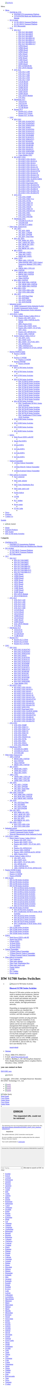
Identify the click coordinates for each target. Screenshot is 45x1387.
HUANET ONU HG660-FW (28, 193)
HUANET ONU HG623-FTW (29, 171)
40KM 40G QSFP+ (25, 256)
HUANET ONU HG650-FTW (29, 187)
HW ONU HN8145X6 (26, 125)
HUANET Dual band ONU (28, 183)
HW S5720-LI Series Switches (29, 393)
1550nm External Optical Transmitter (27, 471)
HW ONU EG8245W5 (26, 123)
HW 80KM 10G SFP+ (26, 248)
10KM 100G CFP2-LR (26, 268)
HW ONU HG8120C (25, 147)
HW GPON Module (25, 68)
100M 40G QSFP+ (25, 252)
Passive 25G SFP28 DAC (27, 332)
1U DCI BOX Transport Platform (25, 22)
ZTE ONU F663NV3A (26, 211)
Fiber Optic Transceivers (18, 227)
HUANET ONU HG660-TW (28, 191)
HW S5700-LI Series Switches (29, 385)
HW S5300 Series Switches (23, 427)
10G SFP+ (17, 229)
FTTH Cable (18, 508)
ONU (12, 117)
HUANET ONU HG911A (27, 161)
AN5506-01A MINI (25, 225)
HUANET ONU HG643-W (28, 173)
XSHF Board (23, 64)
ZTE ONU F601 (24, 213)
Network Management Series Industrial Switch (26, 834)
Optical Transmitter (16, 461)
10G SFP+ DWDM (25, 234)
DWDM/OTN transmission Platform (26, 14)
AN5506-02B (23, 223)
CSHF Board (23, 60)
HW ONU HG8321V (26, 149)
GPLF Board (22, 54)
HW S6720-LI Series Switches (29, 411)
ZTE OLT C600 (24, 76)
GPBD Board (23, 48)
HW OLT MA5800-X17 (26, 44)
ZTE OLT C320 (24, 74)
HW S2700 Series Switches (23, 371)
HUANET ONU (20, 157)
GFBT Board (23, 92)
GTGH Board (23, 82)
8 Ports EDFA (19, 445)
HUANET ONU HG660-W (28, 189)
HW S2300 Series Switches (23, 419)
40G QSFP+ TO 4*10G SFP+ (29, 342)
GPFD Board (23, 46)
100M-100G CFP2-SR (22, 781)
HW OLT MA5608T (25, 32)
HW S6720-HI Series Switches (29, 409)
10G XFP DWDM (24, 302)
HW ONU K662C (24, 127)
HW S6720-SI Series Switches (29, 413)
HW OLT (17, 30)
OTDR (16, 497)
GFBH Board (23, 88)
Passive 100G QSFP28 (26, 334)
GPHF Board (23, 52)
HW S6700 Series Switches (23, 401)
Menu (7, 10)
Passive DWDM (19, 362)
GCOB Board (23, 107)
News (7, 512)
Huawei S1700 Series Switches (23, 988)
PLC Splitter (18, 500)
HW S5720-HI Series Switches (29, 391)
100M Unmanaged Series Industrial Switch (29, 306)
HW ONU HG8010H (26, 145)
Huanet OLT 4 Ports (25, 111)
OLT (11, 28)
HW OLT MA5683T (25, 34)
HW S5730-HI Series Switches (29, 397)
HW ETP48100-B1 (25, 66)
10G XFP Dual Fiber (25, 296)
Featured (8, 514)
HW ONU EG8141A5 (26, 131)
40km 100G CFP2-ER (26, 260)
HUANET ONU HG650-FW (28, 185)
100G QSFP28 (19, 270)
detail (16, 1047)
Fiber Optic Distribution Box (24, 485)
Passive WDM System (17, 352)
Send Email (5, 1096)
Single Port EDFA (20, 441)
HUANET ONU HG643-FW (28, 177)
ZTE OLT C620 (24, 80)
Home (7, 528)
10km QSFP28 (23, 278)
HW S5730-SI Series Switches (29, 399)
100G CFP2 (18, 258)
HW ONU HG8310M (26, 143)
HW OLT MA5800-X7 (26, 40)
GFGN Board (23, 86)
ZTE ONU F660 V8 (25, 203)
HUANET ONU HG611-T (27, 165)
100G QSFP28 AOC (25, 346)
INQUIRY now (6, 1071)
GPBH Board (23, 50)
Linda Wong (5, 1100)
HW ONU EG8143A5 (26, 133)
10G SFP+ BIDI (24, 230)
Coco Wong (5, 1098)
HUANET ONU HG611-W (28, 167)
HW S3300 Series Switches (23, 423)
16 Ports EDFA (19, 449)
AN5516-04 (22, 103)
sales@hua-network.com (19, 1057)
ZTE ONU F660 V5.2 (26, 199)
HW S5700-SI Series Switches (29, 387)
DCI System (14, 20)
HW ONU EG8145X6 (26, 129)
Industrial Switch (15, 304)
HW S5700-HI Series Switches (29, 383)
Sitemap (8, 1051)
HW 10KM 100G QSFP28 (27, 284)
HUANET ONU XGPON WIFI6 (30, 179)
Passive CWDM (19, 354)
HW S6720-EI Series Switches (29, 407)
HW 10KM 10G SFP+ (26, 244)
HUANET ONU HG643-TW (28, 175)
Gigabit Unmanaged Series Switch (26, 308)
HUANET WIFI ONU (26, 181)
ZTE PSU (21, 97)
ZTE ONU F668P (24, 197)
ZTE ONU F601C (24, 215)
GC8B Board (23, 105)
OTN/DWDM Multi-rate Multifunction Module (26, 546)
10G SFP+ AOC (24, 338)
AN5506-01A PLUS (25, 221)
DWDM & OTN (15, 12)
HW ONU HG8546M (26, 135)
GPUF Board (23, 56)
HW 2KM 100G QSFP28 (27, 282)
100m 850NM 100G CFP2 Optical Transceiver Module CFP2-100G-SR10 (30, 264)
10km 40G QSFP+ (24, 254)
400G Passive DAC (25, 324)
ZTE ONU (18, 195)
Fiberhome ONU (20, 219)
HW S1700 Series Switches (23, 367)
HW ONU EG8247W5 (26, 121)
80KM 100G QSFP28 (26, 274)
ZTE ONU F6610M (25, 217)
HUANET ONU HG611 (27, 163)
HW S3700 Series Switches (23, 375)
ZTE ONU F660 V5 (25, 205)
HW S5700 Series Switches (23, 379)
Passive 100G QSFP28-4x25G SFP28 (27, 852)
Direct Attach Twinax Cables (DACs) (27, 316)
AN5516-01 (22, 101)
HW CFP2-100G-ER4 (26, 292)
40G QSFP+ (18, 250)
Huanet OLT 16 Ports (25, 115)
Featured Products (11, 530)
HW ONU (17, 119)
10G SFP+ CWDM (25, 232)
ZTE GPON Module (25, 96)
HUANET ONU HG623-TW (28, 169)
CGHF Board (23, 62)
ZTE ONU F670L (24, 201)
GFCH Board (23, 90)
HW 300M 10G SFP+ (26, 240)
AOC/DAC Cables (16, 314)
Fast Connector (19, 477)
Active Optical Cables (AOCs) (24, 336)
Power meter (18, 504)
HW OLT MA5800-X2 (26, 38)
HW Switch (14, 365)
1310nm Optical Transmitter (23, 463)
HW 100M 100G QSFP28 (27, 286)
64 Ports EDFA (19, 457)
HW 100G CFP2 (20, 288)
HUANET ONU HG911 (27, 159)
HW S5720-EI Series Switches (29, 389)
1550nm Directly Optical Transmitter (26, 467)
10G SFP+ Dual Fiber (26, 236)
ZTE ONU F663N (24, 207)
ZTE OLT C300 (24, 72)
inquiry (12, 1047)
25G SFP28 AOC (24, 344)
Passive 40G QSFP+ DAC (27, 326)
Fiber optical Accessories (18, 475)
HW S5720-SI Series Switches (29, 395)
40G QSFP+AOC (24, 340)
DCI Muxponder (20, 26)
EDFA (12, 435)
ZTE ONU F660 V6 (25, 209)
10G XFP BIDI (23, 298)
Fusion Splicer (19, 493)
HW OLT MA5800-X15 (26, 42)
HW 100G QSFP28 (21, 280)
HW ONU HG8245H (26, 153)
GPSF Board (22, 58)
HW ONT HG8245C (25, 141)
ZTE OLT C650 (24, 78)
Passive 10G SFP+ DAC (27, 318)
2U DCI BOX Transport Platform (25, 24)
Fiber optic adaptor (20, 481)
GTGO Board (23, 84)
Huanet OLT (18, 109)
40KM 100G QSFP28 (26, 272)
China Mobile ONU (25, 155)
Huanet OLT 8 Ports (25, 113)
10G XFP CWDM (24, 300)
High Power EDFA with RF (23, 437)
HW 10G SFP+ (19, 238)
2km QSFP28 (23, 276)
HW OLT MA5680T (25, 36)
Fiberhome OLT (19, 99)
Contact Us (9, 516)
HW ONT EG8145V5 (26, 137)
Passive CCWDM (20, 358)
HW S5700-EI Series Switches (29, 381)
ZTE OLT (17, 70)
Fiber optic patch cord (21, 489)
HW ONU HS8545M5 (26, 151)
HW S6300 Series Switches (23, 431)
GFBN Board (23, 94)
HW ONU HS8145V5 (26, 139)
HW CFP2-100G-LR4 (26, 290)
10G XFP (17, 294)
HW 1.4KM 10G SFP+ (26, 242)
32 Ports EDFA (19, 453)
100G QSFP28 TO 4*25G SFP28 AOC (28, 868)
